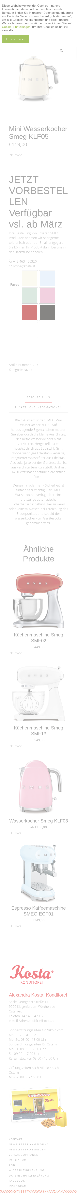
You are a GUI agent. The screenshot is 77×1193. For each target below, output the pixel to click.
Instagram (18, 1186)
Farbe (15, 284)
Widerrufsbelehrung (26, 1170)
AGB (12, 1165)
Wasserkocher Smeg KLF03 (38, 820)
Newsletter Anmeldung (29, 1144)
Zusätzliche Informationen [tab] (38, 407)
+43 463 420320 (24, 261)
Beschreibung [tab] (38, 397)
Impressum (18, 1160)
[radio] (30, 278)
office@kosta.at (23, 266)
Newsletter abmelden (27, 1149)
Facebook (17, 1180)
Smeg (28, 370)
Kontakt (16, 1139)
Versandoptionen (23, 1154)
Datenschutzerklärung (29, 1175)
